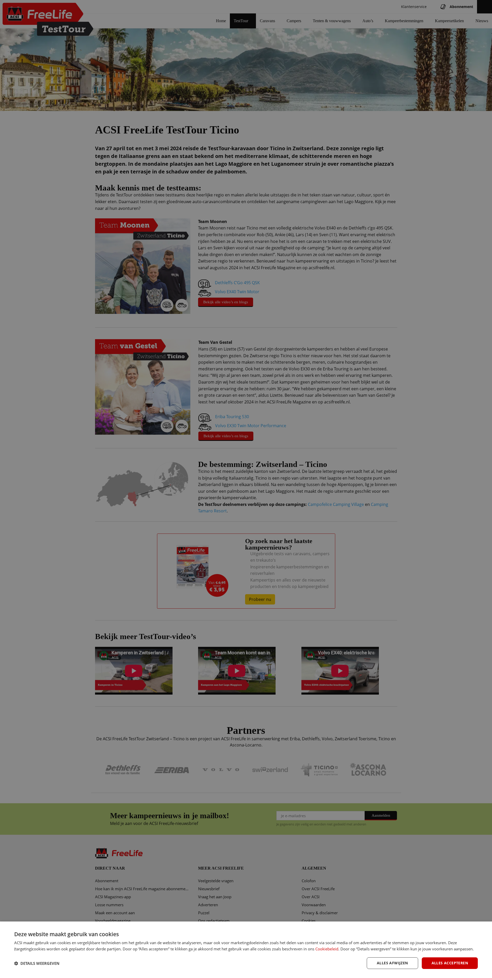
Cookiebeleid (326, 948)
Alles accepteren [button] (450, 962)
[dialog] (246, 949)
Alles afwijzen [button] (392, 962)
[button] (36, 963)
